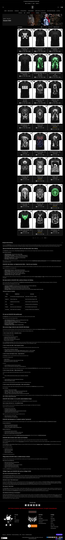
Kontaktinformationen (29, 534)
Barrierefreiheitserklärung (42, 523)
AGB (20, 534)
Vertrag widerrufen (32, 511)
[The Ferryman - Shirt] (55, 114)
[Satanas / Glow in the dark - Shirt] (55, 193)
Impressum (4, 534)
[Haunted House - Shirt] (40, 89)
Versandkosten (53, 508)
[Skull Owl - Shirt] (40, 166)
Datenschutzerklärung (15, 534)
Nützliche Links (17, 521)
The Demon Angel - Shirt (25, 203)
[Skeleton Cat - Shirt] (55, 89)
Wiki (15, 518)
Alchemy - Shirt (55, 176)
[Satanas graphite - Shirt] (55, 38)
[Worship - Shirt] (40, 219)
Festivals (40, 516)
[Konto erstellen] (58, 7)
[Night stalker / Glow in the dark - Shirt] (25, 219)
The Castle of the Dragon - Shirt (40, 151)
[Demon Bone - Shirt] (25, 38)
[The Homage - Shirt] (25, 166)
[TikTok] (34, 505)
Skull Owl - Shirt (40, 176)
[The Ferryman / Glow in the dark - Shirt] (55, 63)
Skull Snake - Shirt (40, 203)
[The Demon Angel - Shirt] (25, 193)
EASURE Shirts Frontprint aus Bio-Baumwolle (39, 260)
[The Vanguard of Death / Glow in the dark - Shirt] (40, 63)
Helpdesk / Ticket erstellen (54, 526)
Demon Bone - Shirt (24, 48)
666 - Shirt (25, 100)
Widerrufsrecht (9, 534)
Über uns (52, 523)
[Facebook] (26, 505)
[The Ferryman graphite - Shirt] (40, 38)
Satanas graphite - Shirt (55, 48)
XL (25, 51)
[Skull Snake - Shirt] (40, 193)
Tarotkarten (38, 444)
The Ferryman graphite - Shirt (40, 48)
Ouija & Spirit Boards (47, 444)
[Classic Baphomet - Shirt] (25, 114)
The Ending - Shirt (25, 151)
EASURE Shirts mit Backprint (56, 260)
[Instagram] (28, 505)
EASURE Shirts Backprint (42, 435)
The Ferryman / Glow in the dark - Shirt (55, 74)
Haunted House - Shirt (40, 100)
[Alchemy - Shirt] (55, 166)
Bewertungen (53, 518)
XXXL (30, 51)
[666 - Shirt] (25, 89)
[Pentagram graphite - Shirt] (25, 63)
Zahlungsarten (41, 521)
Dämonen (39, 276)
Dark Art (36, 276)
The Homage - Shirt (24, 176)
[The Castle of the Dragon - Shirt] (40, 141)
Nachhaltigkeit (41, 518)
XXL (27, 51)
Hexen (41, 444)
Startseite (4, 18)
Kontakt (52, 521)
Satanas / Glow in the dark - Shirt (55, 203)
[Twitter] (37, 505)
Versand (23, 534)
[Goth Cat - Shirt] (40, 114)
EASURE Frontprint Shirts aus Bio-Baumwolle (23, 435)
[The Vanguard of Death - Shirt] (55, 141)
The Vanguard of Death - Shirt (55, 151)
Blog (15, 516)
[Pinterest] (39, 505)
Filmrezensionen (21, 441)
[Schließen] (62, 1)
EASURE (25, 537)
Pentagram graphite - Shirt (25, 73)
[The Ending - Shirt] (25, 141)
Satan (43, 276)
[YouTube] (31, 505)
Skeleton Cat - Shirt (55, 100)
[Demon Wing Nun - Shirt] (55, 219)
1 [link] (33, 237)
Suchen (52, 516)
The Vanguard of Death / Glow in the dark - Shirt (40, 74)
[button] (3, 7)
